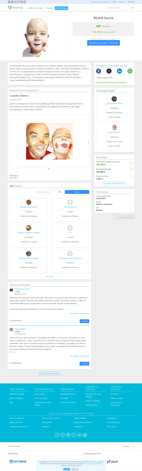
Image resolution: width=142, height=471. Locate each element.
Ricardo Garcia (114, 132)
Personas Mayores (113, 422)
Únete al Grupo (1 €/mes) (103, 42)
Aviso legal (64, 398)
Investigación (111, 418)
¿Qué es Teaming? (35, 8)
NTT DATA (114, 394)
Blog (11, 402)
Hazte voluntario (91, 405)
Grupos (49, 8)
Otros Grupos (112, 426)
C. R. (70, 232)
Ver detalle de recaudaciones (114, 183)
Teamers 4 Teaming (92, 401)
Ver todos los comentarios (49, 373)
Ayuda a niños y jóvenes (83, 422)
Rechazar (75, 469)
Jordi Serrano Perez (114, 103)
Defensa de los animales (51, 418)
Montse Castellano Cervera (28, 232)
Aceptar (66, 469)
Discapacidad (46, 422)
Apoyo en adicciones (16, 418)
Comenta (84, 321)
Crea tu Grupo (40, 394)
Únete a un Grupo (41, 398)
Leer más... (13, 352)
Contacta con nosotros (68, 402)
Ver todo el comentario (79, 313)
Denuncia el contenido (125, 217)
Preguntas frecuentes (67, 394)
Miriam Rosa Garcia (29, 207)
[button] (48, 168)
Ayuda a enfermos (16, 422)
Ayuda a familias (80, 418)
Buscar (77, 192)
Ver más (49, 276)
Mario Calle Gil (70, 207)
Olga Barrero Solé (21, 289)
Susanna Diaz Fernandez (28, 258)
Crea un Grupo (61, 8)
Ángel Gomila (19, 329)
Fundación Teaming (16, 394)
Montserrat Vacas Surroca (70, 258)
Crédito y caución (117, 398)
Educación (45, 426)
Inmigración (78, 426)
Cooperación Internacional (18, 426)
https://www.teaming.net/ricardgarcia (111, 82)
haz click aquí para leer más (93, 464)
